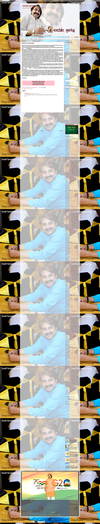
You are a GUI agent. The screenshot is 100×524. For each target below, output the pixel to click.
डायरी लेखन (74, 223)
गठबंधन (66, 204)
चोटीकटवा (76, 210)
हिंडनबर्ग (75, 364)
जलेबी (69, 216)
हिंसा (66, 365)
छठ (70, 211)
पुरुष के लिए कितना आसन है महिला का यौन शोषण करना (73, 459)
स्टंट (74, 358)
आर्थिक (73, 172)
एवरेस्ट (67, 182)
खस (70, 202)
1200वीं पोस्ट (70, 142)
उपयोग (76, 179)
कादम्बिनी (71, 192)
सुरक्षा (76, 354)
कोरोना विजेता (66, 201)
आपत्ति (72, 170)
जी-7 (73, 218)
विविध (66, 319)
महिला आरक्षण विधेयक (69, 285)
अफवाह (67, 160)
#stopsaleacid (67, 141)
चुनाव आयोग (70, 210)
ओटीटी (70, 185)
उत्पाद (77, 178)
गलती (70, 205)
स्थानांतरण (70, 360)
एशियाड (72, 182)
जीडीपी (77, 218)
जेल (73, 220)
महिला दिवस (74, 285)
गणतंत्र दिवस (71, 204)
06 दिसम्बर (71, 141)
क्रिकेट (74, 201)
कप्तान (75, 188)
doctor (66, 373)
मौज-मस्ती (66, 294)
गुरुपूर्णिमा (74, 206)
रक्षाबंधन (71, 297)
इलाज (77, 175)
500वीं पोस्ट (74, 149)
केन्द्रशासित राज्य (69, 198)
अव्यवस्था (73, 164)
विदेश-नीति (69, 316)
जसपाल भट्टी (71, 216)
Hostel (77, 377)
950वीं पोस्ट (73, 151)
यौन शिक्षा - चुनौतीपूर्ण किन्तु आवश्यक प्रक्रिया (71, 439)
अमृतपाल (71, 162)
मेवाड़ (75, 292)
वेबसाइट (66, 328)
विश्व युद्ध (68, 323)
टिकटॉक (73, 221)
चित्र (76, 209)
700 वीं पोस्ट (75, 150)
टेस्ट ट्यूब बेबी (67, 222)
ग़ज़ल (77, 203)
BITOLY (27, 38)
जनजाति (74, 212)
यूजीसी (74, 295)
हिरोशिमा (68, 366)
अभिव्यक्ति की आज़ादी (72, 161)
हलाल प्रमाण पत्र (73, 363)
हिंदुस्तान (77, 364)
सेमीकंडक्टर (75, 356)
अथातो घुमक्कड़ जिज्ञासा (73, 156)
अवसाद (77, 163)
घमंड (77, 207)
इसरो (75, 176)
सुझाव (67, 354)
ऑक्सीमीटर (73, 183)
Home (23, 38)
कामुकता (76, 192)
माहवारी (76, 288)
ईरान (69, 177)
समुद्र (66, 346)
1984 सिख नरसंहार (71, 146)
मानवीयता (72, 287)
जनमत (69, 213)
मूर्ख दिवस (69, 291)
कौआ (68, 201)
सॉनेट (71, 357)
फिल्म (66, 262)
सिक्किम (68, 353)
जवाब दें (25, 96)
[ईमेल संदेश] (39, 87)
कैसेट (65, 200)
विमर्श (66, 318)
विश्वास (71, 326)
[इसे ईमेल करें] (41, 87)
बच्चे (72, 264)
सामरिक (66, 351)
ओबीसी (76, 185)
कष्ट (67, 191)
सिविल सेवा (73, 353)
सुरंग (74, 354)
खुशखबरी (68, 203)
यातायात (70, 294)
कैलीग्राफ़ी (73, 199)
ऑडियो (75, 183)
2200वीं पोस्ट (74, 147)
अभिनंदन (73, 160)
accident (76, 367)
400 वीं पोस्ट (67, 149)
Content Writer (74, 371)
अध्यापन (75, 157)
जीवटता (70, 219)
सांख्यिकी (77, 349)
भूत (74, 277)
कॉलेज (69, 200)
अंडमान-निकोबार (76, 151)
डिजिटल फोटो (71, 224)
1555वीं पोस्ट (66, 144)
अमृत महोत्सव (68, 162)
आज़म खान (69, 167)
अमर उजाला (76, 161)
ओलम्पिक (66, 186)
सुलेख (77, 354)
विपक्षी (71, 317)
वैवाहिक (75, 328)
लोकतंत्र (66, 312)
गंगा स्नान (75, 203)
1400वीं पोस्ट (66, 143)
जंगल (77, 211)
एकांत (65, 181)
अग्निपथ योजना (70, 155)
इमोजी (73, 175)
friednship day (67, 376)
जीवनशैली (77, 219)
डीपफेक (76, 224)
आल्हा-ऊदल (66, 173)
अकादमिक (66, 154)
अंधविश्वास (75, 153)
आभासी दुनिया (66, 171)
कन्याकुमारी (72, 188)
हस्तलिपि (70, 364)
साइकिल (70, 350)
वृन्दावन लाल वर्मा (71, 327)
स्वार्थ (72, 362)
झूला (71, 221)
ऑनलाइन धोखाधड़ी (67, 184)
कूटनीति (67, 197)
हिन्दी (72, 365)
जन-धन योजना (69, 212)
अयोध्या (67, 163)
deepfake (75, 372)
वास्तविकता (68, 314)
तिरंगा (73, 226)
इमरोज (70, 175)
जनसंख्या (77, 213)
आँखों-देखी (68, 166)
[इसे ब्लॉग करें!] (42, 87)
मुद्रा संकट (73, 290)
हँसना (77, 362)
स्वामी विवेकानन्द (69, 362)
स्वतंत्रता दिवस (70, 361)
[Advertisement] (42, 121)
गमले (67, 205)
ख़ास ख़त (77, 202)
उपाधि (77, 179)
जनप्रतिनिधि (66, 213)
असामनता (72, 165)
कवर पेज (73, 190)
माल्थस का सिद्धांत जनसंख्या (72, 288)
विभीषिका (77, 317)
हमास (70, 363)
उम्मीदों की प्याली (67, 180)
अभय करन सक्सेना (70, 160)
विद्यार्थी (74, 316)
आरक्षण (77, 171)
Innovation (66, 379)
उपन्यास (74, 179)
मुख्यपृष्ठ (42, 130)
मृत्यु (72, 291)
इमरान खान (68, 175)
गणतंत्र (68, 204)
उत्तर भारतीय (72, 178)
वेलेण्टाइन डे (68, 328)
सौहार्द (66, 358)
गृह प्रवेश (77, 206)
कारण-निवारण (70, 193)
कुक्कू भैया (72, 196)
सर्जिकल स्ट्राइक (76, 347)
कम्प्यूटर (66, 189)
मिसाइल (71, 289)
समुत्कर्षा (77, 345)
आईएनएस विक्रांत (72, 166)
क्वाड (76, 201)
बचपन (68, 264)
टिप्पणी (75, 221)
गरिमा (68, 205)
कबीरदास (77, 188)
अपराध (73, 159)
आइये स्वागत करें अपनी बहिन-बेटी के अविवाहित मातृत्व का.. (73, 452)
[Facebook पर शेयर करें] (44, 87)
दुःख (65, 231)
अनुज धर (73, 158)
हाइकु (72, 364)
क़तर (76, 187)
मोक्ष (67, 293)
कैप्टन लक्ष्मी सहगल (73, 198)
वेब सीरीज (77, 327)
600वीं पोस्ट (67, 150)
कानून (73, 192)
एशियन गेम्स (69, 182)
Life (71, 382)
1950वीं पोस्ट (66, 146)
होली (67, 367)
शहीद (73, 331)
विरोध (70, 318)
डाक (68, 223)
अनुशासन (77, 158)
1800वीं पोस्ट (73, 145)
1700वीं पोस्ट (66, 145)
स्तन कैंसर (68, 359)
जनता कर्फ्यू (77, 212)
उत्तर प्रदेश (69, 178)
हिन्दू (77, 365)
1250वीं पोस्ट (73, 142)
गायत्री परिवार (74, 205)
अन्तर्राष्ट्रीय (66, 159)
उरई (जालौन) (71, 180)
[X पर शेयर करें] (43, 87)
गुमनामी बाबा (71, 206)
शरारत (71, 331)
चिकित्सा (74, 209)
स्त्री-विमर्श (74, 359)
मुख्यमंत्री (70, 290)
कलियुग (71, 190)
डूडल (77, 224)
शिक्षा (68, 333)
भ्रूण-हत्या (70, 278)
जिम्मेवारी (70, 218)
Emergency (70, 374)
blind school (74, 369)
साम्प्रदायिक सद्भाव (76, 351)
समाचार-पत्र (71, 344)
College (70, 371)
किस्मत (68, 196)
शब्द (71, 330)
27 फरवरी (70, 148)
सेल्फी (68, 357)
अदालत (77, 156)
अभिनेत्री (77, 160)
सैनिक (70, 357)
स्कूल (71, 358)
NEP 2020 (68, 386)
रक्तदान (66, 297)
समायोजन (74, 345)
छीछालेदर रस (73, 211)
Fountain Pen (76, 375)
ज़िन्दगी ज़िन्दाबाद (67, 218)
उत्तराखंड (76, 178)
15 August (70, 143)
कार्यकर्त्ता (75, 193)
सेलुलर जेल (66, 357)
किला (75, 195)
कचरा (71, 187)
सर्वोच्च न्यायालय (69, 348)
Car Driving (76, 370)
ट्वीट (77, 222)
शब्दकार (75, 330)
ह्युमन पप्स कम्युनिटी (72, 367)
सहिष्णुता (75, 349)
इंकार (77, 173)
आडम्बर (71, 168)
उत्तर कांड (66, 178)
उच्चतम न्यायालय (76, 177)
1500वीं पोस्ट (73, 143)
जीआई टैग (75, 218)
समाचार (68, 344)
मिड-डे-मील (69, 289)
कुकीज (69, 196)
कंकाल (77, 186)
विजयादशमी (66, 315)
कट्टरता (74, 187)
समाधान (66, 345)
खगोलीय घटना (67, 202)
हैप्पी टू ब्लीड (70, 366)
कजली (73, 187)
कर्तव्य (72, 189)
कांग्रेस (75, 191)
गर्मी (69, 205)
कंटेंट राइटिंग (69, 187)
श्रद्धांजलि (74, 335)
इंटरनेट (68, 174)
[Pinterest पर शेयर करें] (45, 87)
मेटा (76, 291)
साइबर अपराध (73, 350)
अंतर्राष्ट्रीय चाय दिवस (72, 152)
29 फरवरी (75, 148)
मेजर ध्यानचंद (74, 291)
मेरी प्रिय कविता (72, 292)
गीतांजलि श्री (68, 206)
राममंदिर (70, 300)
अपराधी (75, 159)
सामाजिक (69, 351)
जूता (67, 220)
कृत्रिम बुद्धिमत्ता (70, 197)
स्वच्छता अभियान (76, 360)
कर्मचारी (74, 189)
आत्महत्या (73, 169)
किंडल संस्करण (72, 195)
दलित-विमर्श (76, 228)
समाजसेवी (77, 344)
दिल (74, 229)
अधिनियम (69, 157)
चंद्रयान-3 (70, 208)
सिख (69, 353)
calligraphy (73, 370)
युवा (71, 295)
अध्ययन (71, 157)
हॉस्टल (76, 366)
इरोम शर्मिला (75, 175)
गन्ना (65, 205)
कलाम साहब (68, 190)
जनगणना (72, 212)
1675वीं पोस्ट (76, 144)
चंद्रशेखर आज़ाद (73, 208)
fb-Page (31, 38)
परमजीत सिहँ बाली (27, 93)
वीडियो (76, 326)
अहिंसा (77, 165)
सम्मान (70, 346)
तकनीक (73, 225)
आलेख (75, 172)
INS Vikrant (69, 379)
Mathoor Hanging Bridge (73, 383)
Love (66, 383)
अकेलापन (69, 154)
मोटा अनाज (69, 293)
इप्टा (65, 175)
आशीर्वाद (71, 173)
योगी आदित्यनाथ (67, 296)
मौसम (68, 294)
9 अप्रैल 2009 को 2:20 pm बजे (34, 93)
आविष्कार (69, 173)
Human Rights (67, 378)
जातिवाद (66, 217)
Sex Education (74, 390)
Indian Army (76, 378)
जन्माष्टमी (72, 214)
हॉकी (74, 366)
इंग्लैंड (66, 174)
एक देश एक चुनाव (76, 180)
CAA (70, 370)
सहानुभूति (70, 349)
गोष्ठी (72, 207)
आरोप (66, 172)
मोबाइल (74, 293)
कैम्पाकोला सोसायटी (68, 199)
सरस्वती (71, 347)
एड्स (67, 181)
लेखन (77, 310)
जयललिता (68, 215)
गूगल (75, 206)
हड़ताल (66, 363)
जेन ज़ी (72, 220)
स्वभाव (74, 361)
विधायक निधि (66, 317)
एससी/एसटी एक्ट (75, 182)
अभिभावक (66, 161)
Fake (72, 375)
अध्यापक (73, 157)
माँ (77, 285)
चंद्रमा (68, 208)
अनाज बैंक (70, 158)
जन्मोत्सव (74, 214)
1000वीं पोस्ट (75, 141)
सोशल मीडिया (74, 357)
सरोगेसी (73, 347)
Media (77, 383)
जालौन (72, 217)
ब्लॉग (67, 273)
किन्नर (74, 195)
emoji (73, 374)
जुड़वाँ (66, 220)
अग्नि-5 (68, 155)
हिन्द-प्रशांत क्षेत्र (70, 365)
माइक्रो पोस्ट (69, 286)
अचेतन (74, 155)
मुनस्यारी (75, 290)
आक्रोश (75, 166)
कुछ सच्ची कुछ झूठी (75, 196)
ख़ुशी (71, 203)
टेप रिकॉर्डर (77, 221)
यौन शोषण (74, 296)
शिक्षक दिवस (75, 332)
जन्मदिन (69, 214)
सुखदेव (66, 354)
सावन (70, 352)
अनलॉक (66, 158)
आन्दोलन (70, 170)
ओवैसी (74, 186)
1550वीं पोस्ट (76, 143)
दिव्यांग (70, 230)
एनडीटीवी (74, 181)
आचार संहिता (66, 167)
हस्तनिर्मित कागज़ (67, 364)
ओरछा (77, 185)
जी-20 (72, 218)
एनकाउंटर (71, 181)
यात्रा (72, 294)
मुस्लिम (66, 291)
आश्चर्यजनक (73, 173)
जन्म (67, 214)
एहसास (68, 183)
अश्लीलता (66, 165)
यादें (65, 295)
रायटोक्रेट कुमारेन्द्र (28, 6)
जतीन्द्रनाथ (66, 212)
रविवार (74, 297)
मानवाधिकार (69, 287)
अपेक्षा (66, 160)
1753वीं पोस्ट (70, 145)
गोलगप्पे (70, 207)
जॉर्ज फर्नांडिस (75, 220)
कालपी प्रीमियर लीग (69, 194)
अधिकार (66, 157)
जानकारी (69, 217)
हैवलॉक (73, 366)
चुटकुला (66, 210)
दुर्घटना (69, 231)
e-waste (71, 373)
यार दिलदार (68, 295)
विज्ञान (69, 315)
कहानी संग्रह (72, 191)
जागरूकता (76, 216)
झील (70, 221)
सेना (67, 356)
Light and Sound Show (75, 382)
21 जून (69, 147)
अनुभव (75, 158)
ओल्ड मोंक (73, 186)
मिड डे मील (66, 289)
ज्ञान (77, 220)
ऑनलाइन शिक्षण (76, 184)
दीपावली (77, 230)
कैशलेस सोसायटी (76, 199)
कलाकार (77, 189)
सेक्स (66, 356)
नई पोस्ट (23, 130)
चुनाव (68, 210)
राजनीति (71, 298)
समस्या (66, 344)
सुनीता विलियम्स (72, 354)
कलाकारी (66, 190)
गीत (77, 205)
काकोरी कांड (69, 192)
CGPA (68, 371)
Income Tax (73, 378)
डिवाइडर (74, 224)
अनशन (68, 158)
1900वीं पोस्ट (76, 145)
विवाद (73, 318)
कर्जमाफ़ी (70, 189)
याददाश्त (77, 294)
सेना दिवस (69, 356)
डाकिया (70, 223)
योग (77, 295)
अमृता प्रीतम (73, 162)
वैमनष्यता (73, 328)
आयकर (73, 171)
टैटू (70, 222)
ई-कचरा (66, 177)
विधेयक (69, 317)
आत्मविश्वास (70, 169)
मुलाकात (77, 290)
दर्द (68, 228)
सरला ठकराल (68, 347)
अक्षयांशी (72, 154)
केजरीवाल (75, 197)
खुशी (70, 203)
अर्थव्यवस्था (72, 163)
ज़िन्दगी (77, 217)
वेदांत (75, 327)
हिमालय (66, 366)
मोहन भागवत (77, 293)
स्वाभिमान (66, 362)
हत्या (67, 363)
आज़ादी (75, 167)
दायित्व (72, 229)
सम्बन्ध (68, 346)
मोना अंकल (72, 293)
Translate (73, 88)
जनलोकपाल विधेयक (73, 213)
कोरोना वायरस (76, 200)
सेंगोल (77, 355)
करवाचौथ (68, 189)
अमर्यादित (66, 162)
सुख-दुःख (77, 353)
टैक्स (69, 222)
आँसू (69, 166)
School (68, 390)
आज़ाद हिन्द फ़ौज (72, 167)
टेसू (65, 222)
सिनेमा (71, 353)
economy (74, 373)
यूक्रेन (73, 295)
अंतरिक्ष (66, 152)
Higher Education (74, 377)
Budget (68, 370)
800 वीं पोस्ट (67, 151)
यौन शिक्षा (71, 296)
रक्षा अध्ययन (68, 297)
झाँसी (67, 221)
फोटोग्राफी (68, 263)
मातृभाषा (73, 286)
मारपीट (68, 288)
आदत (77, 169)
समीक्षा (75, 345)
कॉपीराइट (68, 200)
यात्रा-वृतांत (74, 294)
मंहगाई (76, 278)
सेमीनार (77, 356)
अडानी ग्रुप (69, 156)
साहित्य (72, 352)
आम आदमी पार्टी (70, 171)
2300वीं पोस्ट (67, 148)
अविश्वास (66, 164)
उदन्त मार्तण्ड (66, 179)
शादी (67, 332)
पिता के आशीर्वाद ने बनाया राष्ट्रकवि (69, 465)
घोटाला (66, 208)
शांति (77, 331)
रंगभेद (75, 296)
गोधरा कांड (68, 207)
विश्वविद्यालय (68, 326)
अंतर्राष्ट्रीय (68, 152)
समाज (31, 88)
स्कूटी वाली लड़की (69, 358)
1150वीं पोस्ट (68, 142)
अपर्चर (77, 159)
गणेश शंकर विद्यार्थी (76, 204)
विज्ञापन (71, 315)
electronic (66, 374)
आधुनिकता (66, 170)
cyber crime (72, 372)
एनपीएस (76, 181)
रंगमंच (77, 296)
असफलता (69, 165)
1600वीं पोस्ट (73, 144)
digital (77, 372)
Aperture (74, 368)
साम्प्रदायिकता (67, 352)
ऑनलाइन (77, 183)
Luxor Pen (68, 383)
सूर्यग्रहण (74, 355)
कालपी (66, 194)
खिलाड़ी (66, 203)
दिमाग (73, 229)
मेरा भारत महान (29, 88)
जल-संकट (71, 215)
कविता (75, 190)
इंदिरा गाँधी (72, 174)
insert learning (73, 379)
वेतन (74, 327)
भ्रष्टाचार (67, 278)
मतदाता (77, 279)
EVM (75, 374)
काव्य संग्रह (72, 194)
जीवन (71, 219)
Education (77, 373)
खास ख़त (75, 202)
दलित (71, 228)
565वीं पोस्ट (76, 149)
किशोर (77, 195)
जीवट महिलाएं (67, 219)
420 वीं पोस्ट (70, 149)
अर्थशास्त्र (75, 163)
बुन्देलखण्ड (72, 270)
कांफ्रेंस (77, 191)
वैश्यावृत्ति (77, 328)
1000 (72, 141)
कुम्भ (65, 197)
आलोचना (77, 172)
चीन (77, 209)
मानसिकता (25, 88)
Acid (77, 367)
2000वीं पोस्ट (75, 146)
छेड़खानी (76, 211)
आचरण (77, 166)
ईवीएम (70, 177)
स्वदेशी (72, 361)
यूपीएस (76, 295)
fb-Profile (35, 38)
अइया (77, 153)
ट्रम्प (74, 222)
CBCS (66, 371)
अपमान (71, 159)
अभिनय (75, 160)
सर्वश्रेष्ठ (66, 348)
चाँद (75, 208)
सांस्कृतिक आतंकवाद (67, 350)
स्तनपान (72, 359)
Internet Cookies (67, 382)
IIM (71, 378)
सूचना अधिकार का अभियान (68, 355)
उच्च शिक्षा (72, 177)
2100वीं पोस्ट (71, 147)
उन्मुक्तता (70, 179)
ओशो (76, 186)
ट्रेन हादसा (76, 222)
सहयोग (68, 349)
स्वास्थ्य (74, 362)
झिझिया (69, 221)
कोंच (71, 200)
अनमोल (77, 157)
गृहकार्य (66, 207)
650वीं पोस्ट (70, 150)
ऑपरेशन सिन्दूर (67, 185)
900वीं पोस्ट (70, 151)
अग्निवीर (73, 155)
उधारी (68, 179)
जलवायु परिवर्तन (76, 215)
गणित (73, 204)
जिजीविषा (75, 217)
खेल (73, 203)
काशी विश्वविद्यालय (68, 195)
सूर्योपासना (76, 355)
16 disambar (70, 144)
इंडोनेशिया (70, 174)
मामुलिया (66, 288)
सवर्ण (71, 348)
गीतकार (66, 206)
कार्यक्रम (77, 193)
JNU (70, 382)
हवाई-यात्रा (77, 363)
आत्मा (75, 169)
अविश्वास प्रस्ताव (70, 164)
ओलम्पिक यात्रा (69, 186)
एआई (73, 180)
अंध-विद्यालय (72, 153)
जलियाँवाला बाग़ (66, 216)
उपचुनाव (72, 179)
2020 (77, 146)
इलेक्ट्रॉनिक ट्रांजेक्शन (67, 176)
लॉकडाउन (74, 311)
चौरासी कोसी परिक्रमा (67, 211)
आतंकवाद (73, 168)
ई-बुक (67, 177)
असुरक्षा (74, 165)
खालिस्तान (72, 202)
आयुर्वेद (75, 171)
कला (75, 189)
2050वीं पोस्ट (66, 147)
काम (74, 192)
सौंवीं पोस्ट (77, 357)
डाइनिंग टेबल (66, 223)
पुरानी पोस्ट (61, 130)
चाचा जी (77, 208)
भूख (71, 277)
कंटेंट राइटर (66, 187)
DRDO (68, 373)
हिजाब (67, 365)
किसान (66, 196)
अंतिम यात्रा (69, 153)
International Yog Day (75, 381)
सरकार (72, 346)
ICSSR (70, 378)
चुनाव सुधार (73, 210)
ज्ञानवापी (66, 221)
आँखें (65, 166)
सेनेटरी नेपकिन (72, 356)
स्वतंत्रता (66, 361)
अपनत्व (69, 159)
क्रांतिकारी (72, 201)
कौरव (70, 201)
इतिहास (77, 174)
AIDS (66, 368)
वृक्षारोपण (68, 327)
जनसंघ (66, 214)
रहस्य (76, 297)
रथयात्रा (73, 297)
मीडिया (75, 289)
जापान (71, 217)
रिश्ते (71, 306)
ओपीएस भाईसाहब (73, 185)
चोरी (77, 210)
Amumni (69, 368)
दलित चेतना (73, 228)
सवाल (73, 348)
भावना (67, 277)
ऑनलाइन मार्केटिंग (72, 184)
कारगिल (68, 193)
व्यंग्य (68, 329)
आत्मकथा (66, 169)
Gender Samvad (73, 376)
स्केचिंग (73, 358)
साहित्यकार (75, 352)
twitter (40, 38)
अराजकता (69, 163)
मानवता (66, 287)
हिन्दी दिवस (75, 365)
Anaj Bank (71, 368)
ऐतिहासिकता (70, 183)
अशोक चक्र (76, 164)
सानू (75, 350)
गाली (76, 205)
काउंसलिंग (66, 192)
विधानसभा (77, 316)
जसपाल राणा (74, 216)
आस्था (76, 173)
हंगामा (76, 362)
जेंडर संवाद (69, 220)
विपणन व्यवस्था (74, 317)
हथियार (69, 363)
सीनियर (75, 353)
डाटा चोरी (72, 223)
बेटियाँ (70, 271)
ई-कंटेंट (77, 176)
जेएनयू (71, 220)
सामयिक (77, 350)
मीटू (73, 289)
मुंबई (76, 289)
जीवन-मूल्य (74, 219)
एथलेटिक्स (69, 181)
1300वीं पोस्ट (76, 142)
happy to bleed (70, 377)
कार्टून (73, 193)
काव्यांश (74, 194)
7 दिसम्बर (73, 150)
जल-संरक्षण (73, 215)
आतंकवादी (77, 168)
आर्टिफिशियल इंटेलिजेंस (69, 172)
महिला (66, 285)
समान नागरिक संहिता (70, 345)
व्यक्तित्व (72, 329)
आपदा (74, 170)
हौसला (69, 367)
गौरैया (73, 207)
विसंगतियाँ (73, 326)
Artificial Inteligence (69, 369)
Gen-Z (70, 376)
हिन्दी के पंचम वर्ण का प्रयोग (69, 124)
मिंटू (77, 288)
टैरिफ (71, 222)
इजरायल (75, 174)
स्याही (72, 360)
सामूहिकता (72, 351)
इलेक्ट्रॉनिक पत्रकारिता (72, 176)
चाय (68, 209)
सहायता (73, 349)
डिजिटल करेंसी (68, 224)
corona (68, 372)
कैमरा (76, 198)
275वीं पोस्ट (73, 148)
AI (65, 368)
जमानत (76, 214)
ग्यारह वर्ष (76, 207)
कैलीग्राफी (71, 199)
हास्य (73, 364)
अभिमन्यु (69, 161)
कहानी (69, 191)
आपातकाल (77, 170)
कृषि (73, 197)
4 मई (77, 148)
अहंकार (76, 165)
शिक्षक (73, 332)
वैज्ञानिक (71, 328)
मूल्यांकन (71, 291)
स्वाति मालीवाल (76, 361)
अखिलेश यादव (75, 154)
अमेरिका (76, 162)
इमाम (71, 175)
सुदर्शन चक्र (69, 354)
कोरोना (72, 200)
